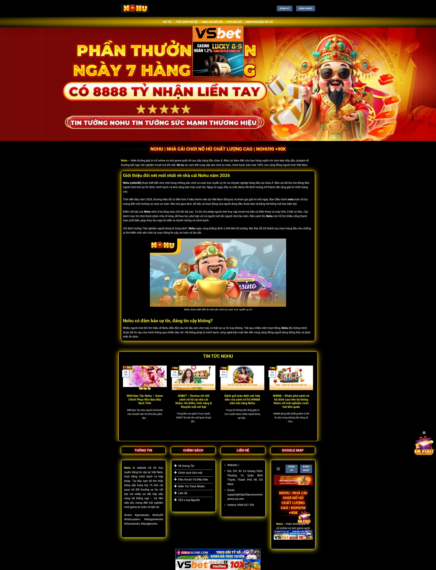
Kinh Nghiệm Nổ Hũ (259, 22)
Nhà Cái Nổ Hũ (212, 22)
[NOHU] (134, 8)
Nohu (124, 160)
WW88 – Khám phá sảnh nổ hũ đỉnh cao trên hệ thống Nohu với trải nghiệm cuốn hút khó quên (291, 401)
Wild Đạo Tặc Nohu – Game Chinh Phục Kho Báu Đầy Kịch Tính (145, 399)
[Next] (313, 399)
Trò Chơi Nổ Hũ (187, 22)
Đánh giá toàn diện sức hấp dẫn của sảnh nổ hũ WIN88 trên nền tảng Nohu (242, 399)
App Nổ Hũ (234, 22)
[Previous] (122, 399)
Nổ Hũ (167, 22)
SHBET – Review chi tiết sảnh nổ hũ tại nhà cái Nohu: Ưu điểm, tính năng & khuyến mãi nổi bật (193, 401)
